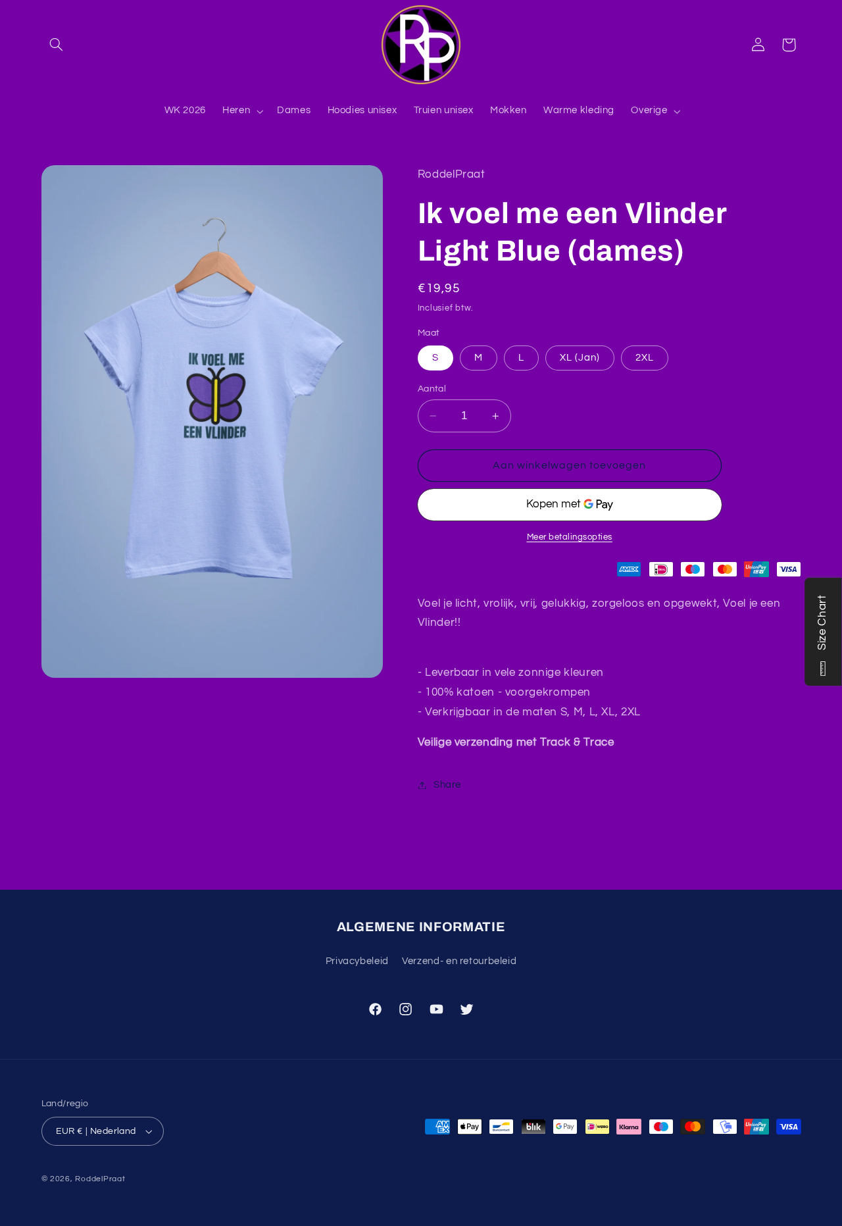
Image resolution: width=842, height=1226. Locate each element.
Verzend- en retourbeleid (459, 961)
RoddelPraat (100, 1179)
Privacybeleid (357, 961)
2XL (644, 358)
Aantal (432, 389)
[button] (56, 45)
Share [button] (447, 785)
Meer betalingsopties (570, 537)
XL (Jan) (580, 358)
